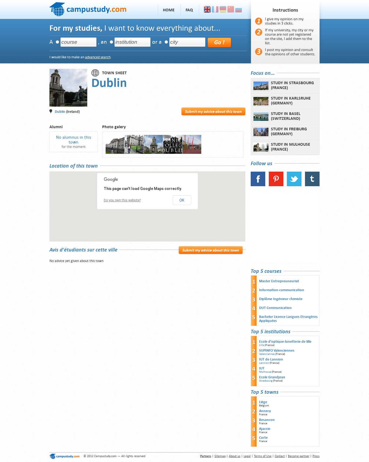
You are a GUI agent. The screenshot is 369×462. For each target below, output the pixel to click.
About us (234, 456)
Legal (247, 456)
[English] (207, 10)
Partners (205, 456)
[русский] (238, 10)
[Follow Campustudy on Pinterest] (276, 185)
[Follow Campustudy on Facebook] (258, 185)
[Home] (87, 8)
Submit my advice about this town (213, 111)
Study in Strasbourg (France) (292, 85)
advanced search (97, 57)
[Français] (215, 10)
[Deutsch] (223, 10)
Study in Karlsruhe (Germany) (291, 101)
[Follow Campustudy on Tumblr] (312, 185)
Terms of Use (262, 456)
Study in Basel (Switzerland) (285, 116)
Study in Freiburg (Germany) (289, 131)
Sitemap (220, 456)
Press (316, 456)
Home (169, 10)
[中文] (230, 10)
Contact (280, 456)
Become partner (298, 456)
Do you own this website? (122, 200)
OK (181, 200)
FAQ (189, 10)
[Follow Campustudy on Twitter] (294, 185)
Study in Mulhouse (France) (290, 147)
